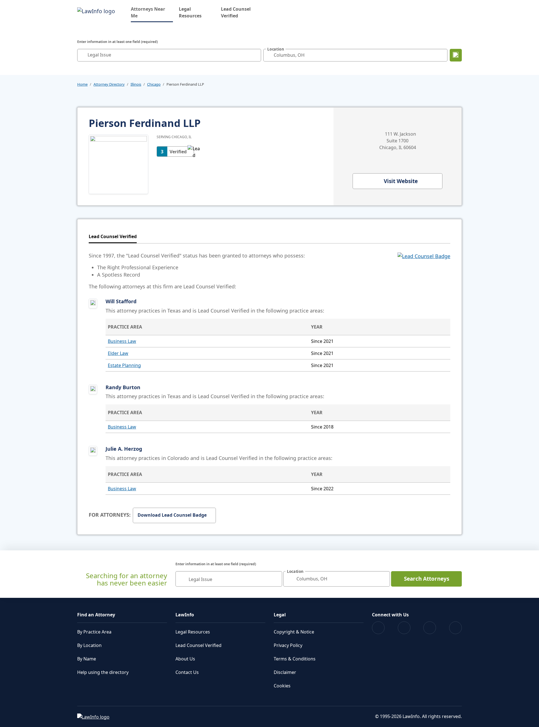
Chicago (154, 84)
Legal (280, 615)
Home (82, 84)
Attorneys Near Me (152, 12)
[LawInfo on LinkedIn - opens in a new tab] (455, 627)
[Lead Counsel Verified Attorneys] (424, 271)
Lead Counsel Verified (236, 12)
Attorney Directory (109, 84)
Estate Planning (124, 365)
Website (401, 181)
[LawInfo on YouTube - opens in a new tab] (429, 627)
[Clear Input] (255, 55)
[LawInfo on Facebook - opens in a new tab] (378, 627)
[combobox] (169, 55)
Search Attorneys (426, 578)
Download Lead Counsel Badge (172, 515)
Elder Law (118, 353)
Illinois (136, 84)
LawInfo (184, 615)
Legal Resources (190, 12)
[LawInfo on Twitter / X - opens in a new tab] (404, 627)
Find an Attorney (96, 615)
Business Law (122, 341)
